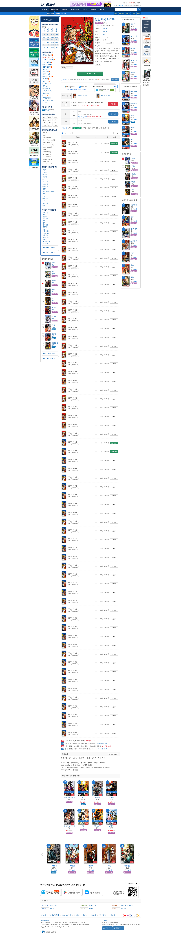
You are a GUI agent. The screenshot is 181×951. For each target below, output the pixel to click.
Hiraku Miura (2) (47, 142)
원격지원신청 (117, 928)
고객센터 (146, 21)
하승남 (55, 120)
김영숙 (49, 123)
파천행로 (133, 48)
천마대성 (133, 72)
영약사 (132, 139)
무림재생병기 (46, 241)
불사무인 (109, 865)
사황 (44, 196)
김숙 (55, 125)
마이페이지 (146, 28)
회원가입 (121, 5)
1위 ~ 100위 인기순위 (49, 353)
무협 (104, 34)
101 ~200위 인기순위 (49, 252)
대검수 (83, 797)
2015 (56, 40)
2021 (48, 37)
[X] (135, 915)
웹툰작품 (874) (47, 67)
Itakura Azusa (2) (47, 159)
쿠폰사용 (138, 5)
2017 (48, 40)
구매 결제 (113, 122)
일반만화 (46, 110)
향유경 (45, 177)
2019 (56, 37)
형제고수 (45, 198)
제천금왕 (45, 184)
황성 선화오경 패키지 (69, 826)
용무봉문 (45, 213)
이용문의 (112, 915)
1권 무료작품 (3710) (48, 60)
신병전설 (45, 175)
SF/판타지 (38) (47, 84)
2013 (48, 42)
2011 (56, 42)
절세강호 (45, 186)
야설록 (55, 117)
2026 (44, 34)
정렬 (71, 133)
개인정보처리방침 (54, 915)
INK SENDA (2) (47, 152)
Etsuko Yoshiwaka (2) (49, 140)
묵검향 (49, 117)
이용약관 (76, 915)
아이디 (127, 5)
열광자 (45, 189)
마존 (44, 194)
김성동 (44, 125)
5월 (44, 31)
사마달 (55, 123)
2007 (56, 45)
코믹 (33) (45, 86)
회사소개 (43, 915)
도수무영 (72, 865)
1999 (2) (45, 133)
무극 (44, 179)
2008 (52, 45)
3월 (52, 29)
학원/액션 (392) (47, 76)
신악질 (53, 325)
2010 (44, 45)
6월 (48, 31)
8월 (56, 31)
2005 (48, 47)
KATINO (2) (46, 161)
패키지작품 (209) (47, 64)
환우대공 (45, 225)
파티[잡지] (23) (47, 98)
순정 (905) (45, 72)
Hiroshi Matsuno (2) (48, 145)
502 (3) (45, 135)
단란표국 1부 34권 (81, 96)
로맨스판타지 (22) (48, 100)
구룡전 (132, 253)
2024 (52, 34)
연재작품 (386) (47, 62)
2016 (52, 40)
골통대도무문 (97, 826)
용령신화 (45, 243)
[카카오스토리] (138, 915)
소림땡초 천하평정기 (135, 241)
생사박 (132, 217)
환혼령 (45, 217)
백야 (44, 221)
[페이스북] (131, 915)
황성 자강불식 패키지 (49, 191)
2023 (56, 34)
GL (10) (45, 103)
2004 (52, 47)
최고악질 (54, 334)
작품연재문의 (102, 915)
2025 (48, 34)
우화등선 (54, 865)
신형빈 (44, 123)
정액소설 (91, 909)
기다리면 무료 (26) (48, 57)
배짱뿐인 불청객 (56, 343)
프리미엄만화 (47, 19)
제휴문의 (93, 915)
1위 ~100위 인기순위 (49, 247)
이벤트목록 (123, 909)
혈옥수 (45, 239)
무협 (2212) (46, 69)
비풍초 (45, 215)
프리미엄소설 (92, 905)
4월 (56, 29)
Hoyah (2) (45, 149)
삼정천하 (111, 826)
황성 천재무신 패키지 (69, 797)
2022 (44, 37)
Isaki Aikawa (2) (47, 157)
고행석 (49, 120)
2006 (44, 47)
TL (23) (45, 95)
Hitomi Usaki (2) (47, 147)
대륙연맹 (45, 235)
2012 (52, 42)
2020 (52, 37)
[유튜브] (124, 915)
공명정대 (45, 227)
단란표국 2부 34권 (105, 96)
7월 (52, 31)
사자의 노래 (46, 233)
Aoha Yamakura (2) (48, 138)
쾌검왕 (45, 170)
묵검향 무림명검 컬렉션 (135, 36)
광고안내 (85, 915)
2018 (44, 40)
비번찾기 (132, 5)
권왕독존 (133, 24)
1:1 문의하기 (106, 928)
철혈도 (132, 265)
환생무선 (45, 206)
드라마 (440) (46, 74)
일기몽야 (45, 182)
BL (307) (45, 79)
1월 (44, 29)
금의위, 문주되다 (135, 229)
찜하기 (117, 133)
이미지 (65, 133)
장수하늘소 (46, 237)
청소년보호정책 (66, 915)
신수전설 (45, 219)
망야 (44, 223)
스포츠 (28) (46, 93)
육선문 (45, 201)
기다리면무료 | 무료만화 (127, 905)
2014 (44, 42)
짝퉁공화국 (46, 231)
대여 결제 (113, 114)
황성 (44, 117)
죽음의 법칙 (134, 205)
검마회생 (97, 797)
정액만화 (52, 909)
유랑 (44, 229)
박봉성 (44, 120)
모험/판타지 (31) (47, 91)
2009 (48, 45)
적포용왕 (45, 203)
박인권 (49, 125)
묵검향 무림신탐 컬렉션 (135, 60)
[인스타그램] (128, 915)
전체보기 (45, 55)
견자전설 (111, 797)
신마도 (45, 172)
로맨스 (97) (46, 81)
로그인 (116, 5)
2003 (56, 47)
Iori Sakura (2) (47, 154)
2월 (48, 29)
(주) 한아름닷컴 (45, 921)
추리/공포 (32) (47, 88)
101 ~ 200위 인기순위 (49, 358)
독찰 (83, 826)
